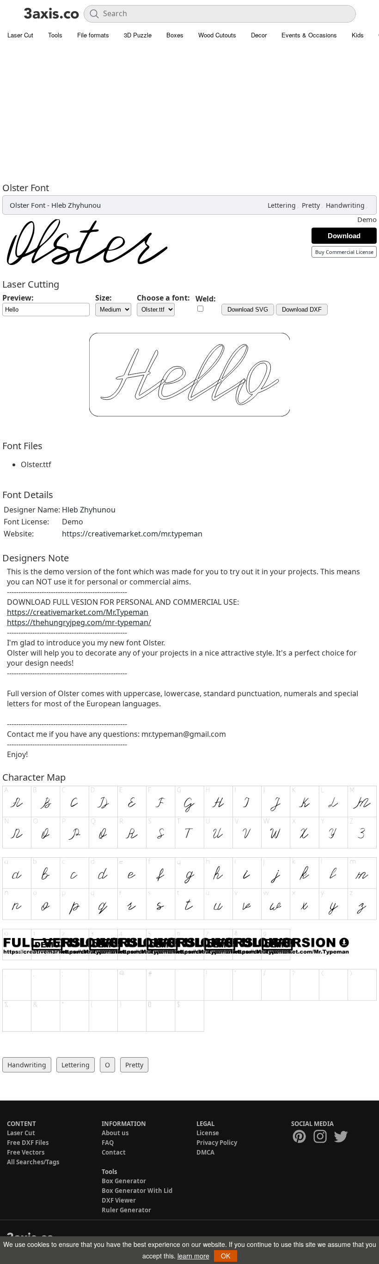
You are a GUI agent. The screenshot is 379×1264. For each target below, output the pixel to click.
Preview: (18, 298)
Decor (259, 34)
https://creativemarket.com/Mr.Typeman (77, 612)
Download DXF (302, 309)
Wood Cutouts (217, 34)
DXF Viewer (119, 1200)
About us (115, 1133)
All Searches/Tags (33, 1162)
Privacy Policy (216, 1142)
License (207, 1133)
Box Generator (124, 1181)
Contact (114, 1152)
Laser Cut (20, 34)
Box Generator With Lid (137, 1190)
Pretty (311, 205)
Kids (358, 34)
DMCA (205, 1152)
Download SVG (247, 309)
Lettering (282, 205)
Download (344, 236)
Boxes (174, 34)
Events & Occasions (309, 34)
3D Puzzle (138, 34)
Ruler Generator (126, 1210)
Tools (55, 34)
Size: (103, 298)
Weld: (206, 299)
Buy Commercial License (344, 251)
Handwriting (345, 205)
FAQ (108, 1142)
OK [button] (225, 1255)
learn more (193, 1255)
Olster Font (27, 205)
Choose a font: (163, 298)
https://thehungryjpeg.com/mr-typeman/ (79, 622)
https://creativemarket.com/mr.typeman (132, 534)
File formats (93, 34)
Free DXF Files (28, 1142)
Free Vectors (25, 1152)
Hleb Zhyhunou (76, 205)
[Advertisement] (189, 113)
